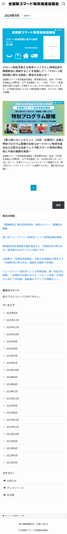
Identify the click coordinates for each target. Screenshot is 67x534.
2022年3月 (12, 462)
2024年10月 (12, 370)
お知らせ (12, 480)
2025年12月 (12, 320)
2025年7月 (12, 355)
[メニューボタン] (3, 4)
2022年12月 (12, 419)
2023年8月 (12, 412)
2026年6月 (12, 312)
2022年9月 (12, 441)
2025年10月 (12, 334)
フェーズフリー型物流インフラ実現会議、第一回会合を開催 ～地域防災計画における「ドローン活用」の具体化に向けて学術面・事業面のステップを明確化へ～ (33, 275)
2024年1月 (12, 391)
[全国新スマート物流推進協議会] (33, 4)
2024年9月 (12, 377)
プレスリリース (15, 487)
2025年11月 (12, 327)
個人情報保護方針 (26, 523)
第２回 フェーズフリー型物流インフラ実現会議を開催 (32, 237)
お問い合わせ (42, 523)
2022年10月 (12, 434)
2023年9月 (12, 405)
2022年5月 (12, 455)
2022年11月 (12, 426)
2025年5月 (12, 362)
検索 (58, 205)
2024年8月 (12, 384)
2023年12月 (12, 398)
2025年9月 (12, 341)
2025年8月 (12, 348)
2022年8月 (12, 448)
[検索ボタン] (63, 4)
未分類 (10, 495)
